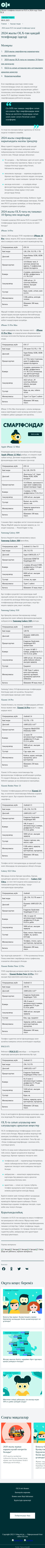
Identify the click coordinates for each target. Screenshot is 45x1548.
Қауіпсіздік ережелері (22, 1500)
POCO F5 (13, 1051)
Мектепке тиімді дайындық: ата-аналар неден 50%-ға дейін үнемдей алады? (21, 1401)
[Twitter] (19, 1269)
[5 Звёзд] (39, 1249)
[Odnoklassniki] (11, 1269)
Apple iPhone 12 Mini (11, 454)
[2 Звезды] (13, 1249)
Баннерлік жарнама (22, 1492)
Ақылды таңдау (8, 17)
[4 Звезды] (31, 1249)
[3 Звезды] (22, 1249)
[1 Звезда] (5, 1249)
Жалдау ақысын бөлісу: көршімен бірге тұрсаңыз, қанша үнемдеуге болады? (22, 1360)
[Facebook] (3, 1269)
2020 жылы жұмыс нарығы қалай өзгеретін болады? (15, 1449)
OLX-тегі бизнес (22, 1488)
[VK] (26, 1269)
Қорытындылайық (12, 76)
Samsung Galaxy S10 (22, 621)
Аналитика (9, 1439)
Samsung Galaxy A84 (10, 540)
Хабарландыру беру (22, 1516)
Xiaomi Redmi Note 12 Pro (21, 974)
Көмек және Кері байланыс (22, 1496)
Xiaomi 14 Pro (23, 707)
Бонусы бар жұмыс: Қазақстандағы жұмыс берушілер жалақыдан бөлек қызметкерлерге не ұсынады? (22, 1319)
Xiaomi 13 (36, 791)
